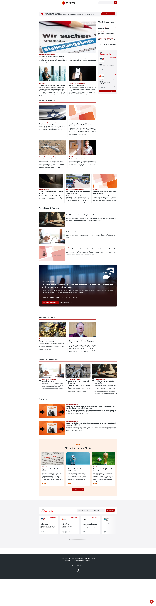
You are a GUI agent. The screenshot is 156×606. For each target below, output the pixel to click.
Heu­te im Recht (46, 100)
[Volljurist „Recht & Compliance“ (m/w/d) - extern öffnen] (114, 86)
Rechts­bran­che (46, 317)
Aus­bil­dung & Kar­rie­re (49, 208)
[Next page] (90, 539)
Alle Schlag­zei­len (106, 22)
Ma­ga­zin (43, 399)
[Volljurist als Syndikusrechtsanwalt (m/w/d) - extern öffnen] (114, 70)
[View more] (54, 100)
